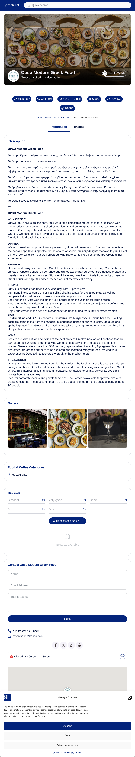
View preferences (67, 745)
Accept (67, 725)
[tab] (59, 127)
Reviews (116, 98)
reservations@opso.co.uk (28, 636)
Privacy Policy (74, 753)
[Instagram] (71, 645)
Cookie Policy (59, 753)
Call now (46, 98)
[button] (129, 697)
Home (40, 117)
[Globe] (79, 645)
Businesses (50, 117)
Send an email (72, 98)
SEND (67, 618)
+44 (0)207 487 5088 (26, 630)
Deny (67, 735)
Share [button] (95, 98)
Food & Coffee (64, 117)
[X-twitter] (63, 645)
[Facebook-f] (55, 645)
